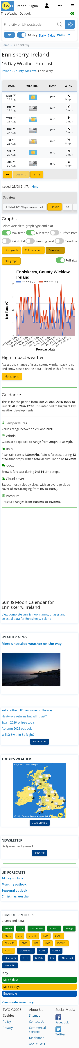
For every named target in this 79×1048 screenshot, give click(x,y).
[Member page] (46, 6)
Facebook (62, 1022)
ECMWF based (25, 207)
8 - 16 (36, 174)
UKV (21, 928)
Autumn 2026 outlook (17, 728)
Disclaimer (36, 1038)
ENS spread (67, 958)
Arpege (69, 928)
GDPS (24, 943)
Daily (42, 35)
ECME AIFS (10, 958)
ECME (42, 950)
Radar (21, 6)
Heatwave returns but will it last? (24, 716)
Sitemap (34, 1015)
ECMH (58, 935)
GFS (20, 935)
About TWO (37, 1044)
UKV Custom (36, 928)
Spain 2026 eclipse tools (18, 722)
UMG (47, 943)
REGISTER (39, 853)
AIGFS (8, 935)
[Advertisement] (39, 556)
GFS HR (32, 935)
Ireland (6, 71)
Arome (8, 928)
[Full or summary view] (7, 174)
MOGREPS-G (25, 950)
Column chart (33, 250)
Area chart (55, 250)
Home (5, 45)
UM (36, 943)
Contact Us (36, 1022)
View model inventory (18, 1002)
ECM (45, 935)
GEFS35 (39, 958)
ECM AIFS (10, 943)
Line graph (11, 250)
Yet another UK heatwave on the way (27, 710)
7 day (51, 35)
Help (35, 186)
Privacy (8, 1028)
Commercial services (37, 1030)
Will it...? (63, 35)
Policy (7, 1022)
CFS (52, 958)
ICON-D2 (54, 928)
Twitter (60, 1034)
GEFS (25, 958)
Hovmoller (10, 965)
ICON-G (8, 950)
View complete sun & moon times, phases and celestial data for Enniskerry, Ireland (34, 616)
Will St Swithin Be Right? (18, 735)
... (11, 44)
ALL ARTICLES (39, 741)
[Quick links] (59, 6)
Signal (34, 6)
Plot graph (11, 261)
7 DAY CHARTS (39, 822)
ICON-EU (61, 943)
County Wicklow (25, 71)
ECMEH (56, 950)
